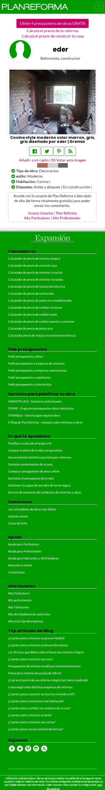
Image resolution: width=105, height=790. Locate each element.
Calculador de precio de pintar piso (30, 328)
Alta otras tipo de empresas (25, 621)
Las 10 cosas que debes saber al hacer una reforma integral (46, 652)
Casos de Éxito (17, 523)
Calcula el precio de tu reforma (52, 30)
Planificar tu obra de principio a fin (30, 443)
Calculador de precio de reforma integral (34, 258)
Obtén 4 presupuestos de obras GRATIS (52, 23)
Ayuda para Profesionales (24, 551)
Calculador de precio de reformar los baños (35, 279)
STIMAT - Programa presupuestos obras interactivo (41, 408)
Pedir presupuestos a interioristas (30, 384)
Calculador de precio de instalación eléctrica (36, 286)
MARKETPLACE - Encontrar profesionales (35, 401)
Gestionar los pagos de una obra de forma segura (39, 485)
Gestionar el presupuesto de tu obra (31, 478)
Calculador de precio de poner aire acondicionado (40, 300)
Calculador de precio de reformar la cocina (35, 272)
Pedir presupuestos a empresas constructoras (37, 370)
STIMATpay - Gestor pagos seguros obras (34, 415)
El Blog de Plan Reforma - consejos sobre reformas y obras (45, 422)
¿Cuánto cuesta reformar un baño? (30, 715)
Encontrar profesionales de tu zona (30, 464)
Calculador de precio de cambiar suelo (32, 314)
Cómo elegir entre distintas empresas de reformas (40, 687)
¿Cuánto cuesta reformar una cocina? (31, 722)
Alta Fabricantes (18, 607)
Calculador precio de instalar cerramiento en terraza (41, 335)
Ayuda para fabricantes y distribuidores (33, 558)
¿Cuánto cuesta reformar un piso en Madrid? (36, 638)
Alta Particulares (37, 218)
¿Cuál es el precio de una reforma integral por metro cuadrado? (48, 680)
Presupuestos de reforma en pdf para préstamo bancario (44, 666)
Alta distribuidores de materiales (29, 614)
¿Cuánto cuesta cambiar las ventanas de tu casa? (39, 708)
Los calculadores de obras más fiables (32, 509)
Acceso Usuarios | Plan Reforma (52, 213)
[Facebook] (34, 151)
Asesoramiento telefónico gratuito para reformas (39, 457)
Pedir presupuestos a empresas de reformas (36, 363)
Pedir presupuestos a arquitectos (29, 377)
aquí (99, 785)
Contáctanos (16, 572)
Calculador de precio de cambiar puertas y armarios (41, 321)
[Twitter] (47, 151)
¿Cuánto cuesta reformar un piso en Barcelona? (38, 645)
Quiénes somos (18, 516)
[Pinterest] (59, 151)
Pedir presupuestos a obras (25, 356)
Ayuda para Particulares (23, 544)
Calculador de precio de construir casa (32, 265)
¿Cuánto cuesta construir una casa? (30, 659)
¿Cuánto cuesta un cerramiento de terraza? (35, 729)
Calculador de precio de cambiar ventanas (35, 307)
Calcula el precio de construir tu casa (52, 36)
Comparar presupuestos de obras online (34, 471)
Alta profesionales (20, 600)
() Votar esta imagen (68, 160)
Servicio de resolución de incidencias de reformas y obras (44, 492)
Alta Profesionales (66, 218)
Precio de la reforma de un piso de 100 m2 (34, 673)
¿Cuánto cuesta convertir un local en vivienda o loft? (41, 694)
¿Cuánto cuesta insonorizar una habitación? (36, 701)
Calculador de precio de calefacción (31, 293)
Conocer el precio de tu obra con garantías (35, 450)
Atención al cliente (20, 565)
